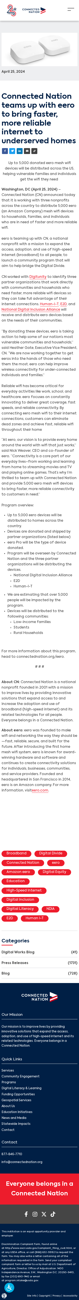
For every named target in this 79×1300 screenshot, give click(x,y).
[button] (9, 1288)
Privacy (56, 1296)
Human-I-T (49, 304)
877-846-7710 (12, 1154)
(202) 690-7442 (19, 1276)
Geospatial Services (16, 1100)
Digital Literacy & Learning (21, 1088)
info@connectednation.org (22, 1162)
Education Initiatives (17, 1112)
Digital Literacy (20, 909)
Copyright (44, 1296)
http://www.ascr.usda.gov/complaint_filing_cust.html (38, 1248)
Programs (9, 1082)
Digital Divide (50, 853)
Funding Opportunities (18, 1094)
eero (56, 863)
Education (16, 881)
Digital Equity (54, 872)
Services (8, 1070)
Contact (8, 1130)
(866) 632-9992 (45, 1252)
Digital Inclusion (20, 900)
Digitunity (38, 277)
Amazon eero (18, 872)
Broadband (17, 853)
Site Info (31, 1296)
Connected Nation (23, 863)
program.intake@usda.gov (21, 1280)
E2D (63, 304)
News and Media (14, 1118)
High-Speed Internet (24, 890)
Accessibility (70, 1296)
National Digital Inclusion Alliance (31, 310)
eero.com (40, 790)
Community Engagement (21, 1076)
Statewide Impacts (16, 1124)
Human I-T (35, 918)
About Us (8, 1106)
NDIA (51, 909)
